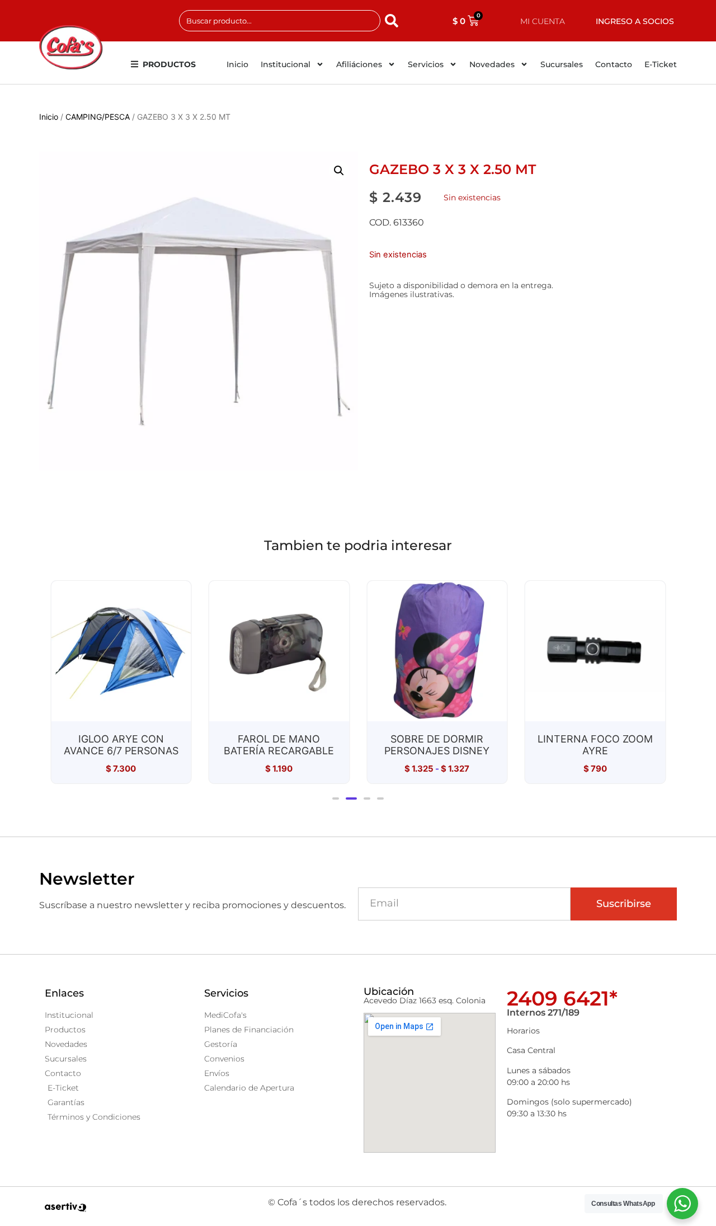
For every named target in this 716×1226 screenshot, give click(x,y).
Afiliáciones (359, 64)
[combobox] (279, 20)
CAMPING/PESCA (97, 116)
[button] (339, 171)
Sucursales (561, 64)
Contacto (613, 64)
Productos (169, 64)
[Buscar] (394, 20)
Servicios (426, 64)
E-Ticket (660, 64)
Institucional (285, 64)
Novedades (492, 64)
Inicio (237, 64)
